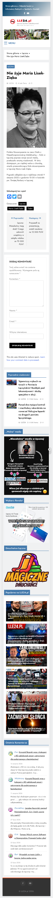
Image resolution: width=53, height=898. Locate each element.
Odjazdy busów (25, 6)
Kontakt (36, 9)
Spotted (27, 9)
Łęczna (11, 66)
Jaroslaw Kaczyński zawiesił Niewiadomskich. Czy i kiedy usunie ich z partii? (29, 812)
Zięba (30, 208)
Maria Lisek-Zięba (15, 208)
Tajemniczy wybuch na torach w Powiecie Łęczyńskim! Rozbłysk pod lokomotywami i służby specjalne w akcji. (32, 388)
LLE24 (11, 83)
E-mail (12, 321)
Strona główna (11, 6)
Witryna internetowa (18, 332)
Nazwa (13, 310)
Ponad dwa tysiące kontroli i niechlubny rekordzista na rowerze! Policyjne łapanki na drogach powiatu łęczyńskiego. (32, 411)
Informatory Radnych (13, 9)
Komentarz (14, 278)
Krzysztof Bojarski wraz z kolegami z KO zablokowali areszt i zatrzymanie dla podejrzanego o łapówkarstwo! (29, 756)
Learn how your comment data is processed (26, 358)
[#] (26, 34)
